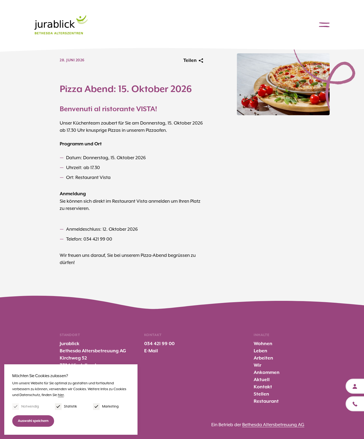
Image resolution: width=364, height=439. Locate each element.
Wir (257, 365)
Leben (260, 351)
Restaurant (266, 401)
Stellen (261, 394)
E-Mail (151, 351)
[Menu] (324, 24)
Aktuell (262, 379)
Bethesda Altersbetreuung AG (273, 424)
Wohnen (263, 343)
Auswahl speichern (33, 421)
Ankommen (267, 372)
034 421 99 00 (159, 343)
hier (61, 395)
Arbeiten (263, 358)
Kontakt (263, 387)
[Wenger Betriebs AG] (61, 25)
